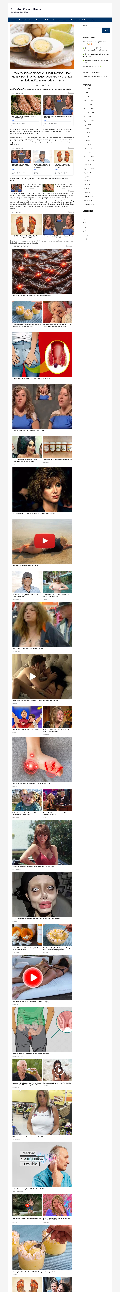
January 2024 (88, 201)
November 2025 (89, 113)
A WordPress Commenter (90, 76)
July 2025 (87, 129)
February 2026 (88, 101)
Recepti (85, 227)
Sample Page (46, 20)
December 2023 (89, 205)
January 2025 (88, 153)
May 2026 (87, 89)
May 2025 (87, 137)
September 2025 (89, 121)
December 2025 (89, 109)
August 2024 (88, 173)
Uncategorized (87, 235)
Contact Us (22, 20)
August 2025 (88, 125)
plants (84, 223)
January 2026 (88, 105)
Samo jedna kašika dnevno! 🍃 (92, 66)
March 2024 (87, 193)
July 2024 (87, 177)
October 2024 (88, 165)
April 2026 (87, 93)
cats (84, 215)
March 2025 (87, 145)
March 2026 (87, 97)
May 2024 (87, 185)
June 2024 (87, 181)
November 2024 (89, 161)
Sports (84, 231)
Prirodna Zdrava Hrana (26, 9)
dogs (84, 219)
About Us (13, 20)
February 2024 (88, 197)
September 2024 (89, 169)
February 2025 (88, 149)
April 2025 (87, 141)
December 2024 (89, 157)
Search (85, 25)
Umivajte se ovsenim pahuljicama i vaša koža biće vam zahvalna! (75, 20)
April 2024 (87, 189)
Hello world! (104, 76)
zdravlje (85, 239)
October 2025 (88, 117)
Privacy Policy (33, 20)
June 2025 (87, 133)
